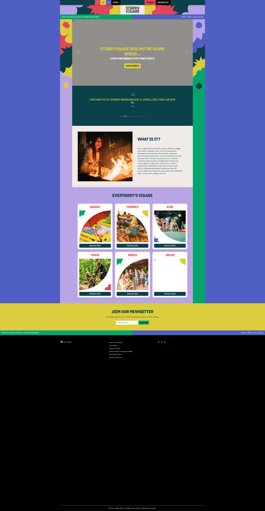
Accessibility (113, 345)
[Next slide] (187, 52)
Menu (116, 2)
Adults (132, 255)
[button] (97, 2)
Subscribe (144, 322)
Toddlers (132, 207)
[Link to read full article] (95, 226)
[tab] (121, 116)
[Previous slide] (78, 52)
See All (170, 255)
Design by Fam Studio (132, 508)
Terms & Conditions (116, 342)
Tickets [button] (150, 2)
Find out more (100, 246)
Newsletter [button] (163, 2)
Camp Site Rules (114, 348)
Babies (95, 207)
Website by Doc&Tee (149, 508)
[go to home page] (132, 2)
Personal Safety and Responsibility (121, 351)
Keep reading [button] (132, 66)
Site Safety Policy (115, 354)
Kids (170, 207)
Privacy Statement (115, 357)
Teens (95, 255)
